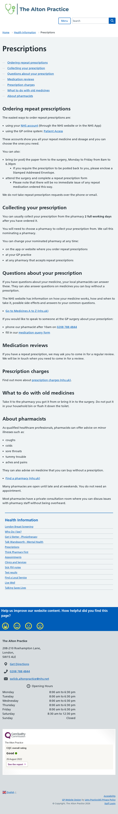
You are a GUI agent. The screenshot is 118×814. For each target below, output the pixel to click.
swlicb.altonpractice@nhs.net (29, 679)
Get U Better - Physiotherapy (21, 536)
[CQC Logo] (15, 738)
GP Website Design (71, 799)
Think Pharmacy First (16, 552)
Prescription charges (21, 85)
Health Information (25, 32)
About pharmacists (20, 96)
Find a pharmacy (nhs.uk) (23, 478)
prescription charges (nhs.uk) (51, 380)
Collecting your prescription (26, 68)
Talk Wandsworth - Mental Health (24, 541)
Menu (64, 20)
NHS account (29, 125)
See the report (15, 764)
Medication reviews (20, 79)
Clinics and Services (15, 562)
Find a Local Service (16, 577)
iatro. (87, 799)
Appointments (13, 557)
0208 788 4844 (67, 327)
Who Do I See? (13, 531)
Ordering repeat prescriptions (27, 62)
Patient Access (53, 131)
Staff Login (110, 803)
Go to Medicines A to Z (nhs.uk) (27, 311)
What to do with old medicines (28, 90)
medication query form (34, 332)
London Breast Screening (19, 526)
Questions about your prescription (30, 74)
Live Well (10, 582)
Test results (11, 572)
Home (5, 32)
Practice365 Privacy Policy (103, 799)
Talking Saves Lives (15, 587)
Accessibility (110, 796)
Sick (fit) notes (13, 567)
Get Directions (19, 664)
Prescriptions (12, 547)
